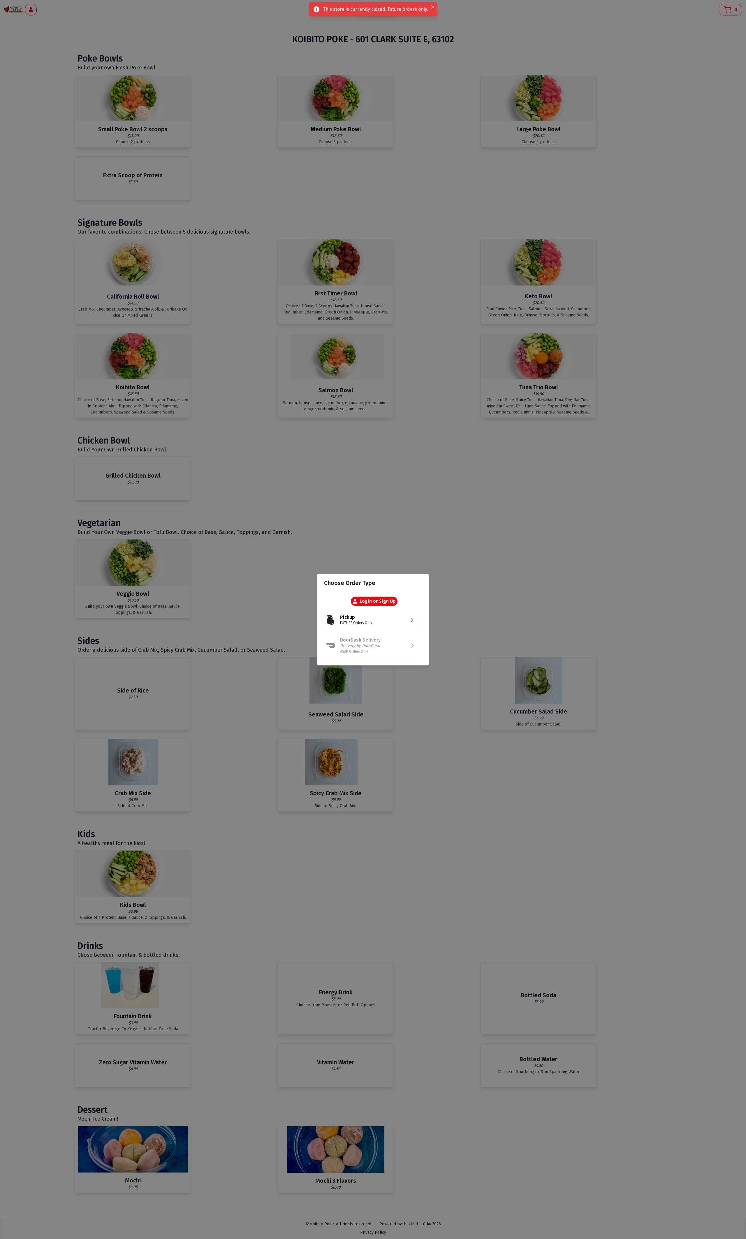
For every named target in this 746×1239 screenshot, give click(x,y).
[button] (372, 620)
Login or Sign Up (378, 601)
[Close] (432, 6)
